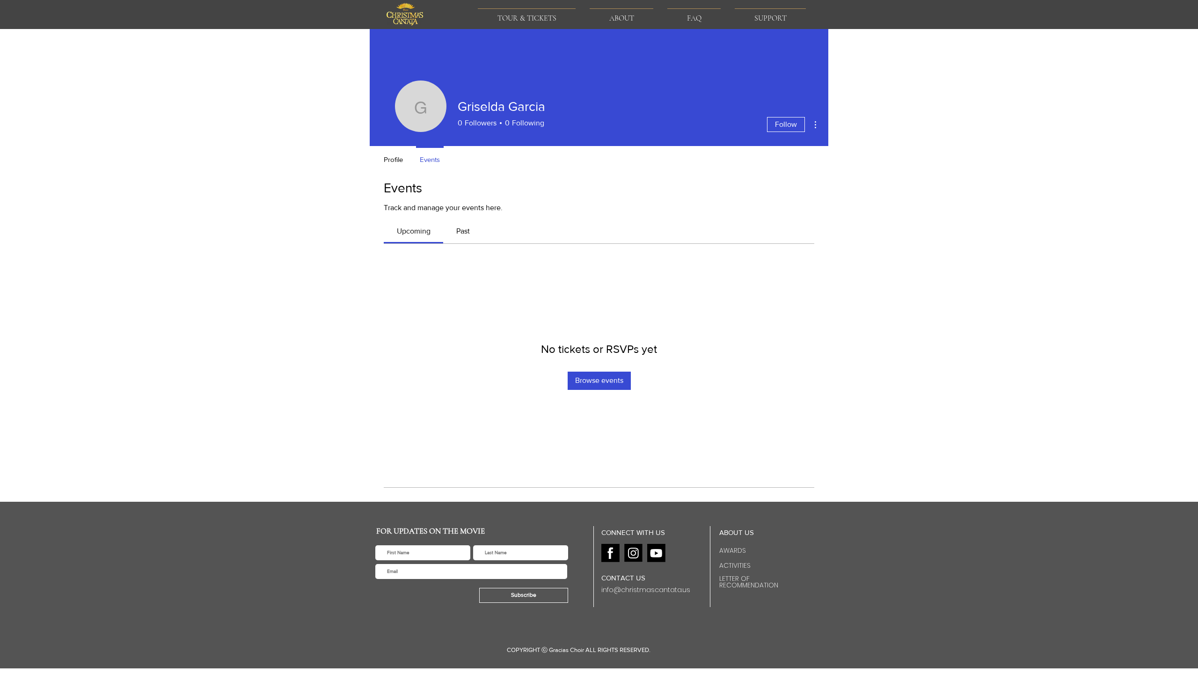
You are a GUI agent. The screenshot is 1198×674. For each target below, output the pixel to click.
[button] (621, 14)
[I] (633, 553)
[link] (414, 231)
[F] (610, 553)
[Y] (656, 553)
